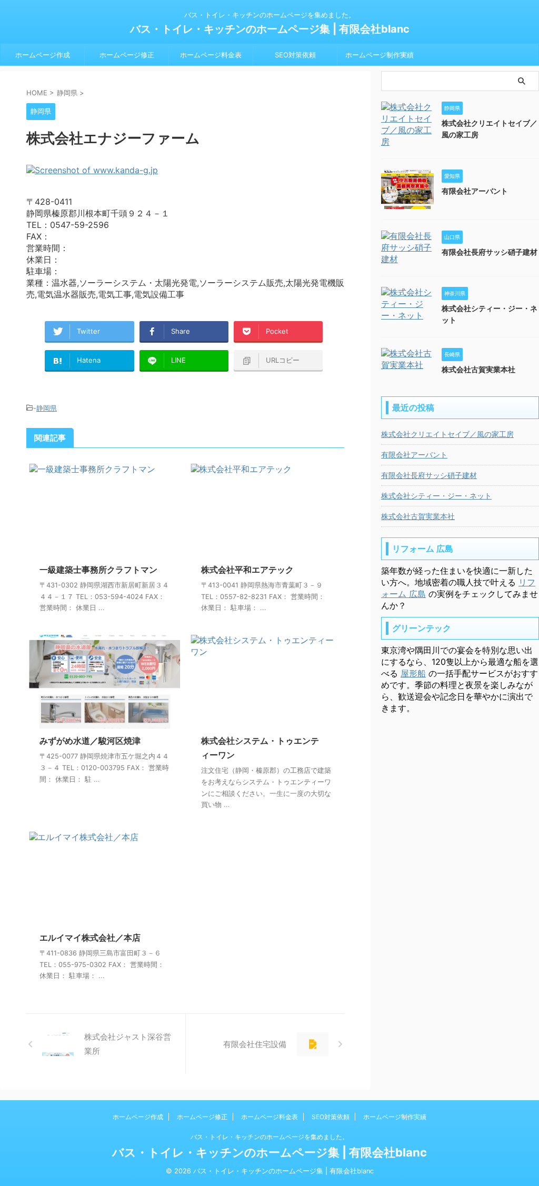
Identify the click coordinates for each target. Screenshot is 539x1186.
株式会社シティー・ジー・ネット (436, 495)
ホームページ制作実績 (379, 55)
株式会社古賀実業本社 (478, 369)
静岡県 (46, 408)
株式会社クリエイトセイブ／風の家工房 (447, 434)
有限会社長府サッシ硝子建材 (489, 251)
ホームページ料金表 (211, 55)
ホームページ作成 (42, 55)
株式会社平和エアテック (247, 569)
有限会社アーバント (475, 190)
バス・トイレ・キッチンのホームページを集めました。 (269, 1137)
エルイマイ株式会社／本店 (90, 937)
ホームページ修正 (126, 55)
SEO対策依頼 (295, 55)
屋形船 (413, 673)
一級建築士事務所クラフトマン (98, 569)
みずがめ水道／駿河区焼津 (90, 740)
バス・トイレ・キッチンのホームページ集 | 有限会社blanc (270, 29)
